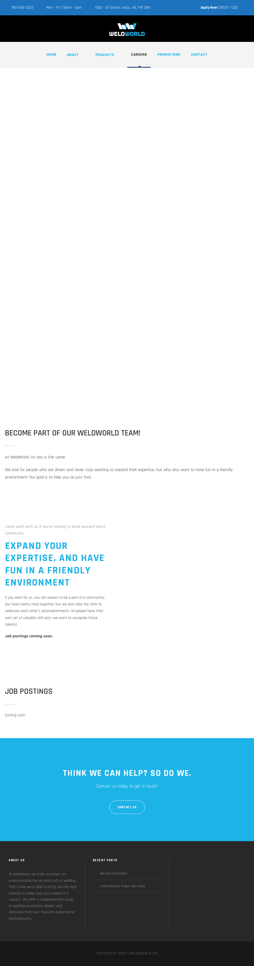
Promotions (169, 54)
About (73, 54)
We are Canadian (113, 873)
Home (52, 54)
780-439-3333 (22, 7)
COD (234, 7)
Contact (199, 54)
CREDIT (224, 7)
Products (104, 54)
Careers (139, 54)
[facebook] (247, 7)
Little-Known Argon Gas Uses (122, 886)
